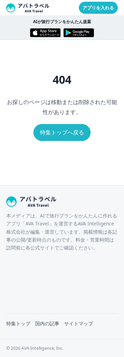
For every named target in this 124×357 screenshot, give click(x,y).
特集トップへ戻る (62, 132)
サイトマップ (78, 323)
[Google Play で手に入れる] (78, 32)
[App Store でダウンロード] (45, 32)
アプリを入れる (98, 7)
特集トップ (18, 323)
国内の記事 (47, 323)
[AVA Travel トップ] (28, 7)
